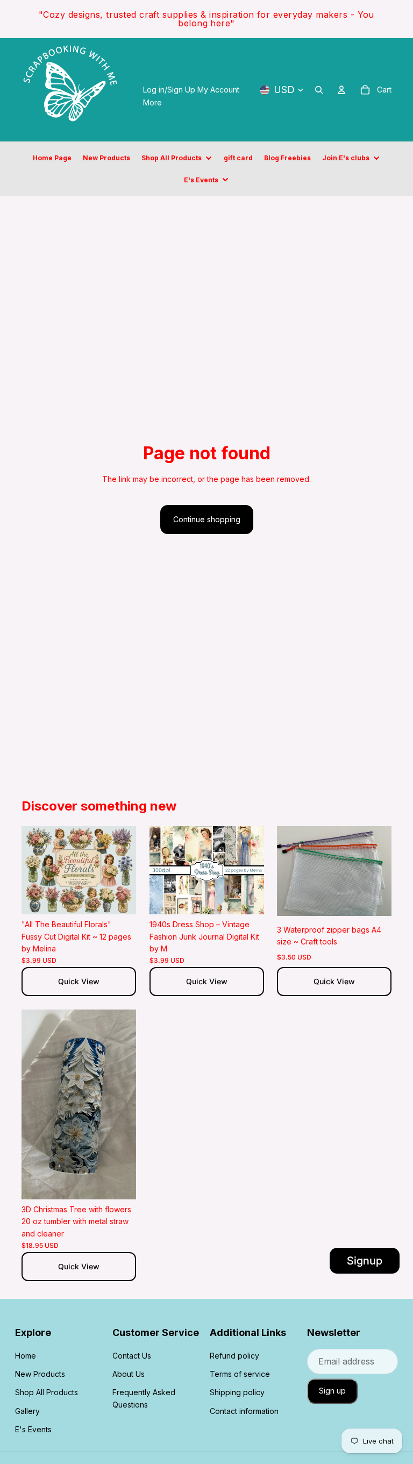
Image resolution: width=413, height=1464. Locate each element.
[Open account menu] (341, 90)
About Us (128, 1373)
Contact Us (131, 1355)
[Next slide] (127, 870)
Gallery (27, 1411)
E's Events (33, 1429)
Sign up (332, 1390)
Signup (364, 1260)
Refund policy (234, 1355)
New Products (40, 1373)
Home (25, 1355)
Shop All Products (46, 1392)
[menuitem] (152, 102)
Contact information (244, 1411)
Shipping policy (237, 1392)
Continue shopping (206, 519)
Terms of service (240, 1373)
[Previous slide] (30, 870)
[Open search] (319, 90)
